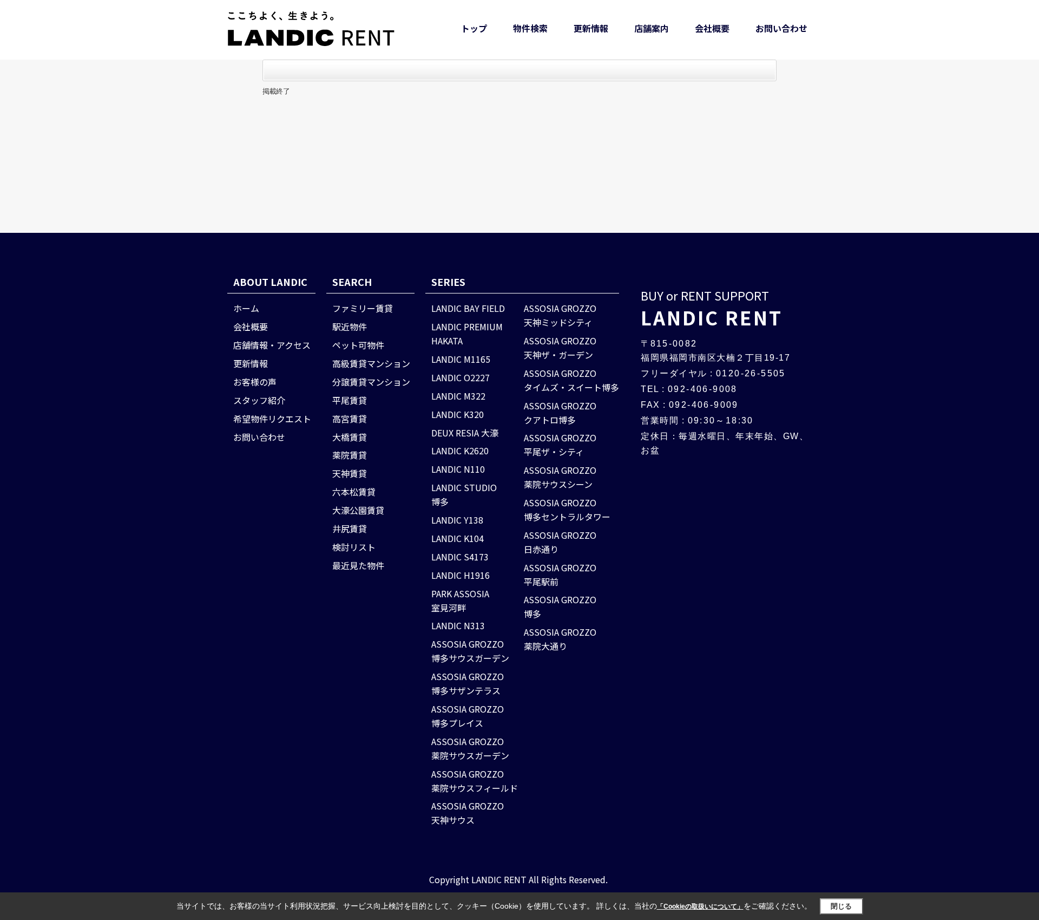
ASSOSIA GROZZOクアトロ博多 (560, 412)
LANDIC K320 (457, 414)
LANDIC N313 (458, 625)
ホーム (246, 308)
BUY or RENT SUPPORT (711, 308)
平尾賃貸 (349, 400)
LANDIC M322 (458, 395)
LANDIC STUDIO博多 (464, 494)
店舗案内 (651, 28)
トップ (474, 28)
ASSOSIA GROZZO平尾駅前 (560, 574)
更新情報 (591, 28)
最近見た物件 (358, 565)
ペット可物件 (358, 344)
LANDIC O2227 (460, 377)
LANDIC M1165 (460, 359)
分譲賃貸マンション (371, 381)
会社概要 (712, 28)
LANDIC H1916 (460, 575)
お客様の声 (255, 381)
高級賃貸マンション (371, 363)
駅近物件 (349, 326)
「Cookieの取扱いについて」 (700, 906)
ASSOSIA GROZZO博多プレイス (467, 715)
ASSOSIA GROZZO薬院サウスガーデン (470, 748)
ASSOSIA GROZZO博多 (560, 606)
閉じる (841, 906)
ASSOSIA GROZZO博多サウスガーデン (470, 650)
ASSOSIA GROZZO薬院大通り (560, 639)
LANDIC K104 (457, 538)
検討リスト (354, 546)
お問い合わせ (781, 28)
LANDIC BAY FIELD (468, 308)
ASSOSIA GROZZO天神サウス (467, 812)
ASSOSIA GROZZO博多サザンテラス (467, 683)
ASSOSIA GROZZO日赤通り (560, 542)
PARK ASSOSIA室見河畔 (460, 600)
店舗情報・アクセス (272, 344)
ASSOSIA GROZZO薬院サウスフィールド (474, 780)
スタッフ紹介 (259, 400)
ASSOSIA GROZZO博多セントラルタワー (567, 509)
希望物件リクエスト (272, 418)
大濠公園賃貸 (358, 510)
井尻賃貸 (349, 528)
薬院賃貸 (349, 454)
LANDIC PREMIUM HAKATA (467, 333)
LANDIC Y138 (457, 519)
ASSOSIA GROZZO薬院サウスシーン (560, 477)
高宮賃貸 (349, 418)
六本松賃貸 (354, 491)
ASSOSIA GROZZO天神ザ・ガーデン (560, 347)
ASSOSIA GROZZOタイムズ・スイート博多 (571, 380)
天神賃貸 (349, 473)
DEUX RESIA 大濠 (464, 432)
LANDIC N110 (458, 468)
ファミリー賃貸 (362, 308)
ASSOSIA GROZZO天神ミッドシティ (560, 315)
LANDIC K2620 (460, 450)
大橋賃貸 (349, 436)
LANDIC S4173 (460, 556)
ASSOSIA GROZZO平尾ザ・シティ (560, 444)
